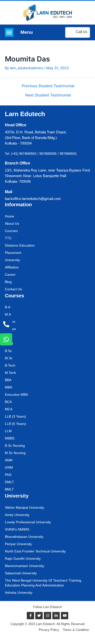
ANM (8, 460)
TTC (8, 238)
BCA (8, 402)
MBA (8, 387)
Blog (8, 282)
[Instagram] (47, 615)
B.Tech (10, 365)
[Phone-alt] (6, 324)
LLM (8, 431)
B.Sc (8, 351)
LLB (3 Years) (15, 416)
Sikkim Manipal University (24, 507)
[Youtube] (64, 615)
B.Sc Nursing (15, 445)
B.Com (10, 322)
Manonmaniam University (24, 566)
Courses (11, 231)
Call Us (81, 32)
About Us (12, 223)
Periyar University (18, 544)
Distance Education (20, 245)
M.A (8, 314)
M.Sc (9, 358)
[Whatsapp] (6, 339)
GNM (9, 467)
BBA (8, 380)
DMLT (9, 482)
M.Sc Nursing (15, 453)
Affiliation (12, 267)
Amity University (17, 515)
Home (9, 216)
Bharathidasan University (24, 537)
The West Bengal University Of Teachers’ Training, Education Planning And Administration (43, 582)
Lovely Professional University (28, 522)
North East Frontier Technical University (35, 551)
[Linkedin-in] (56, 615)
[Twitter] (39, 615)
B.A (7, 307)
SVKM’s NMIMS (17, 529)
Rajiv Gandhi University (23, 558)
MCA (8, 409)
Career (10, 274)
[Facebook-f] (30, 615)
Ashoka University (18, 592)
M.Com (10, 329)
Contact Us (13, 289)
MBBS (9, 438)
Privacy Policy (49, 630)
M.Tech (10, 373)
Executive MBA (16, 394)
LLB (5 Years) (15, 424)
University (12, 260)
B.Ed (8, 336)
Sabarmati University (21, 573)
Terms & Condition (76, 630)
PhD (8, 475)
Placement (13, 253)
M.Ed (9, 343)
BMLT (9, 489)
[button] (9, 32)
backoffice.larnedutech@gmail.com (33, 199)
